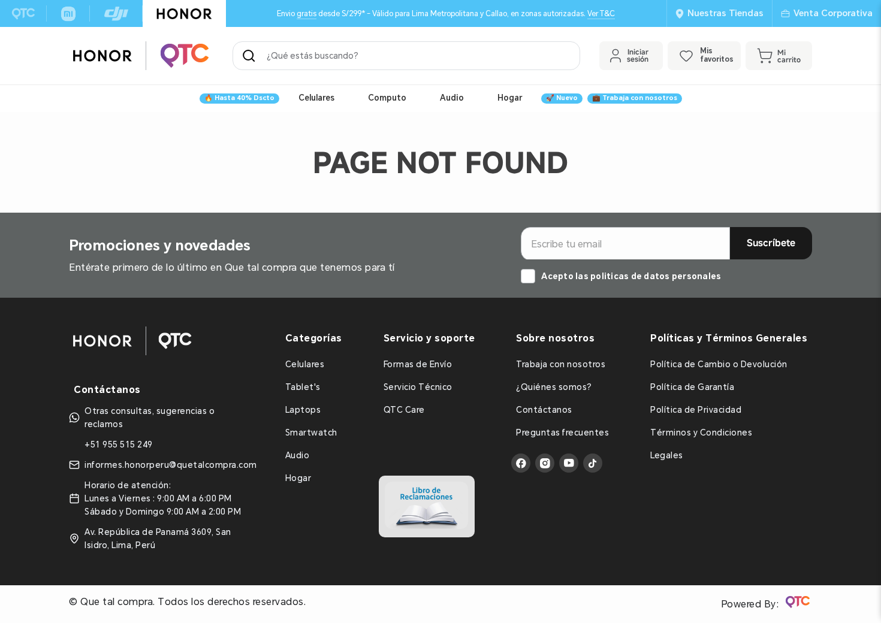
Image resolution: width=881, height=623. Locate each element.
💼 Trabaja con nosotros (634, 98)
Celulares (316, 97)
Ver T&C (601, 13)
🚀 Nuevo (562, 98)
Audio (452, 97)
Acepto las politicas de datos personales (631, 276)
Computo (387, 97)
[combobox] (406, 55)
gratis (306, 13)
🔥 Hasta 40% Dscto (239, 98)
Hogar (509, 97)
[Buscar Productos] (251, 55)
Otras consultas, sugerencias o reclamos (150, 417)
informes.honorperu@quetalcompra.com (171, 465)
